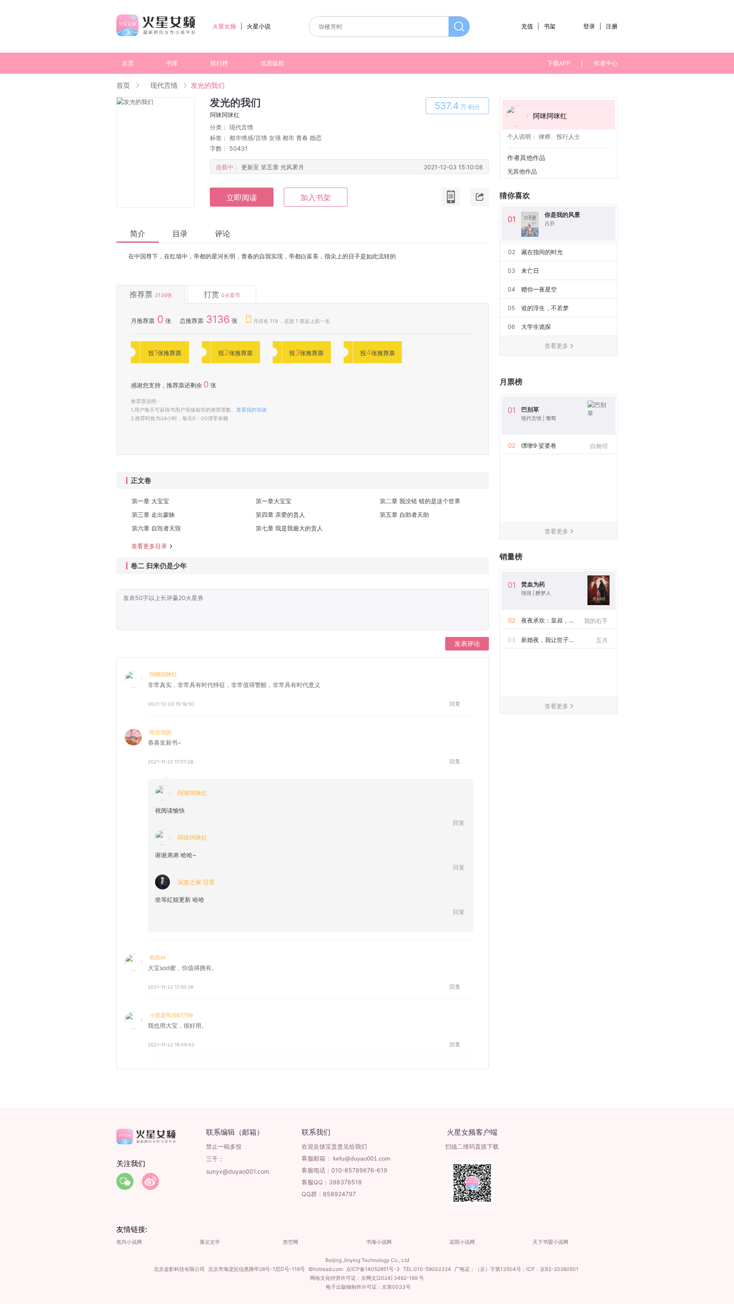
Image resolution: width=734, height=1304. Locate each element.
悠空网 (290, 1242)
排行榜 (219, 63)
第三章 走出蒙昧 (153, 514)
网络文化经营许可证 (333, 1278)
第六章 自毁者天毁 (156, 528)
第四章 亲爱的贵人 (280, 514)
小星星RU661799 (171, 1015)
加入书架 (315, 197)
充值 (527, 26)
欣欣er (158, 957)
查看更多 (556, 345)
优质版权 (272, 63)
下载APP (558, 63)
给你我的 (161, 732)
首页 (128, 63)
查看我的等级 (251, 410)
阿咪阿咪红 (163, 674)
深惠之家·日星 (196, 882)
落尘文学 (210, 1242)
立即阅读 (241, 197)
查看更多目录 (149, 546)
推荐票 (151, 294)
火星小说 (259, 26)
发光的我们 (208, 85)
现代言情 (164, 85)
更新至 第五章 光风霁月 (272, 167)
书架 (550, 26)
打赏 (222, 294)
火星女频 (224, 26)
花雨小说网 (462, 1242)
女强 (275, 137)
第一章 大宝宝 (150, 501)
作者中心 (606, 63)
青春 (302, 137)
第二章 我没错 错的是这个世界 (420, 501)
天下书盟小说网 (550, 1242)
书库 (172, 63)
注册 (612, 26)
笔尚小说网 (129, 1242)
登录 (589, 26)
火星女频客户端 (472, 1132)
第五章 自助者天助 (404, 514)
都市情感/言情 (248, 137)
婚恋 (316, 137)
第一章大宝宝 (273, 501)
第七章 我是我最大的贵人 (289, 528)
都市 (288, 137)
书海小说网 (379, 1242)
